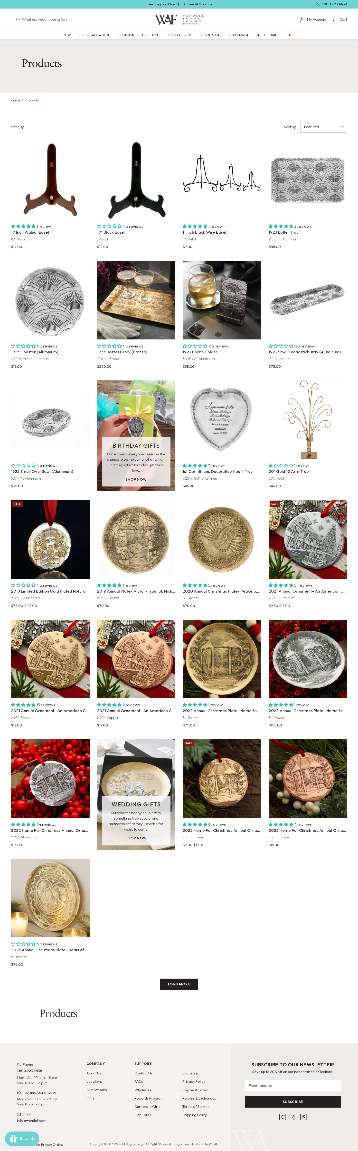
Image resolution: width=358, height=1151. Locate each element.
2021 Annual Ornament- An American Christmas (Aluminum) (308, 591)
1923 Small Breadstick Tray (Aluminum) (305, 351)
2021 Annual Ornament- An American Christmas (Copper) (136, 710)
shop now (136, 479)
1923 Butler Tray (284, 232)
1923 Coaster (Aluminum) (34, 351)
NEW (67, 35)
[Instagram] (282, 1117)
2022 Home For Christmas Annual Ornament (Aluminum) (50, 830)
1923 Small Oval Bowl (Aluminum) (42, 471)
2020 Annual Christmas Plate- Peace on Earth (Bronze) (222, 591)
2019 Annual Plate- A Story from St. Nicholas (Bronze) (136, 591)
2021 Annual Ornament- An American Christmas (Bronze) (50, 710)
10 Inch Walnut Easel (30, 232)
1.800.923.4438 (334, 4)
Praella (213, 1144)
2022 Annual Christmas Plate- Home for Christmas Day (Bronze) (222, 710)
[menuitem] (313, 19)
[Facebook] (293, 1117)
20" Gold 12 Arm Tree (289, 471)
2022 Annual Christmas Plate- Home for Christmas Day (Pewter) (308, 710)
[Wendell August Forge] (179, 19)
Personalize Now (222, 449)
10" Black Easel (111, 232)
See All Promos (200, 4)
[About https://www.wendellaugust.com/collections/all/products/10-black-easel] (136, 180)
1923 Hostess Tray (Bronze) (122, 351)
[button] (94, 34)
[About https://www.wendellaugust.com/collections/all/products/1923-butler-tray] (308, 180)
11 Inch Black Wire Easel (204, 232)
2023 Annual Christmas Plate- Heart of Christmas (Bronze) (50, 949)
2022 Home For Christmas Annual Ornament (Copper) (308, 830)
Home (15, 100)
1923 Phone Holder (200, 351)
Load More (179, 984)
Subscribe (293, 1101)
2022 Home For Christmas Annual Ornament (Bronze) (222, 830)
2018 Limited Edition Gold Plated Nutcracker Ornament (50, 591)
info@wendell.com (32, 1120)
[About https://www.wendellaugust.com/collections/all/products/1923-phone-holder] (222, 300)
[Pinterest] (303, 1117)
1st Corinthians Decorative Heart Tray (218, 471)
